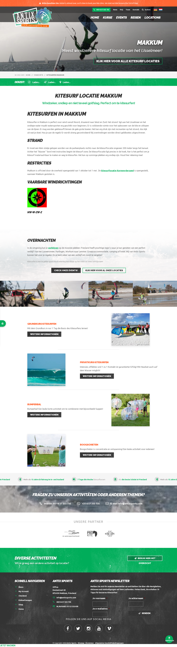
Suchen (147, 10)
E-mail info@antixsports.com (126, 503)
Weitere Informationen (44, 334)
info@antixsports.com (66, 598)
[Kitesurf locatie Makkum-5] (66, 294)
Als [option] (112, 479)
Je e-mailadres (101, 609)
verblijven (53, 248)
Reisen (136, 17)
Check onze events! (66, 270)
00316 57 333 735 (102, 10)
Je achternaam (136, 598)
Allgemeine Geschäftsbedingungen (109, 643)
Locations (152, 17)
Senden (145, 613)
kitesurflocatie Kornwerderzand (117, 170)
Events (121, 17)
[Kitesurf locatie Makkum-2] (22, 294)
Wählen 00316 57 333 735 (57, 503)
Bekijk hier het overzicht (146, 559)
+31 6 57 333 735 (91, 503)
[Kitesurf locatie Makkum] (110, 294)
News (115, 10)
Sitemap (81, 643)
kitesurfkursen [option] (71, 479)
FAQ (121, 10)
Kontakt (136, 10)
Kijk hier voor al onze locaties (104, 270)
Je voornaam (99, 598)
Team (128, 10)
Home (95, 17)
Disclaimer (90, 643)
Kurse (107, 17)
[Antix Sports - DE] (34, 17)
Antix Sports (71, 643)
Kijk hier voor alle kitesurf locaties (128, 61)
